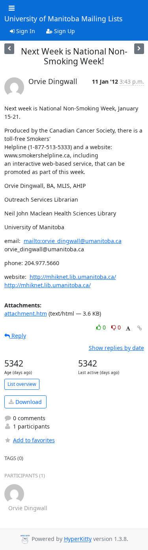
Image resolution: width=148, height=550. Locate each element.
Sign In (25, 31)
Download (28, 402)
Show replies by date (116, 348)
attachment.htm (25, 313)
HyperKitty (78, 539)
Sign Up (63, 31)
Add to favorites (34, 440)
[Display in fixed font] (128, 328)
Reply (18, 335)
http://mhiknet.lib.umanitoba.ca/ (73, 277)
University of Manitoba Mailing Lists (63, 19)
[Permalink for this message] (139, 328)
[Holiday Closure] (139, 48)
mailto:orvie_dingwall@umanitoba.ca (73, 241)
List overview (21, 384)
